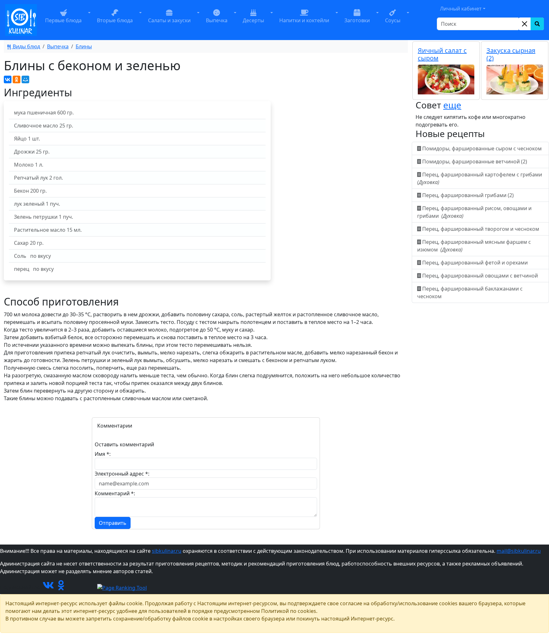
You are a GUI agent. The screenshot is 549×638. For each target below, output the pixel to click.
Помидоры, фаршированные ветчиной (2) (474, 161)
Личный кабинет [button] (461, 8)
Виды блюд (25, 46)
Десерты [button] (253, 20)
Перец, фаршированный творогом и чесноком (480, 228)
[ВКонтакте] (7, 79)
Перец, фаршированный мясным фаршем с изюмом (474, 245)
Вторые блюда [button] (115, 20)
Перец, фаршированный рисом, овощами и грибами (474, 212)
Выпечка (58, 46)
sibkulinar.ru (166, 550)
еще (452, 105)
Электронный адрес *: (122, 473)
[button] (89, 20)
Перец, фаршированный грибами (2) (468, 195)
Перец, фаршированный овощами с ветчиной (480, 275)
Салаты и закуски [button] (169, 20)
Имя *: (103, 453)
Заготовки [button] (357, 20)
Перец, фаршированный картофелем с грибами (480, 178)
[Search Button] (537, 23)
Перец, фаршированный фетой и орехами (475, 262)
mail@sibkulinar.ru (519, 550)
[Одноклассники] (16, 79)
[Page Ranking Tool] (122, 587)
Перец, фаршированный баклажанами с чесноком (470, 292)
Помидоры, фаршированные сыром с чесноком (482, 148)
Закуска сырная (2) (510, 54)
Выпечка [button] (216, 20)
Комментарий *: (115, 493)
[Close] (524, 24)
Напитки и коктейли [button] (304, 20)
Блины (84, 46)
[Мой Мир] (25, 79)
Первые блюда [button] (63, 20)
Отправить (112, 522)
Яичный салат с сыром (442, 54)
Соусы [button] (392, 20)
